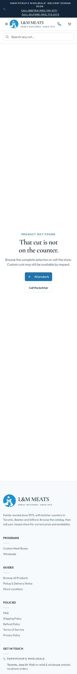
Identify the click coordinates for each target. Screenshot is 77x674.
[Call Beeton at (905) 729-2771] (59, 24)
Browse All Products (15, 578)
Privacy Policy (11, 635)
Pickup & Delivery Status (17, 583)
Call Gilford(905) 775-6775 (40, 14)
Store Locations (13, 589)
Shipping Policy (12, 618)
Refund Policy (11, 624)
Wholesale (9, 554)
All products (41, 276)
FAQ (5, 613)
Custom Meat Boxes (15, 548)
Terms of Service (13, 629)
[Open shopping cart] (69, 24)
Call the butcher (38, 288)
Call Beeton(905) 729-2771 (39, 10)
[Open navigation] (6, 24)
